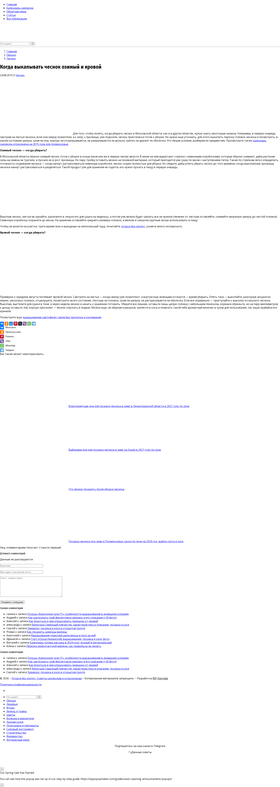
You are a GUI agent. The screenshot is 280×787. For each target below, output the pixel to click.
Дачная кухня (14, 722)
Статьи (11, 15)
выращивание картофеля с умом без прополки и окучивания (62, 317)
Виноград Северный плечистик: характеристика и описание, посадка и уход (80, 624)
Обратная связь (16, 11)
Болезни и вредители (20, 718)
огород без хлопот (133, 226)
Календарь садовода (19, 8)
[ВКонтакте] (2, 324)
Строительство (16, 732)
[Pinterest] (16, 324)
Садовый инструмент (20, 729)
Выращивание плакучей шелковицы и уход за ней (63, 635)
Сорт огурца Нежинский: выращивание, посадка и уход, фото (70, 639)
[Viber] (25, 324)
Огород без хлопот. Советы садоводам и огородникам (47, 678)
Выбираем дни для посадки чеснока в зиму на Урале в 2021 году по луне (115, 450)
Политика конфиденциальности (20, 684)
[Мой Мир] (11, 324)
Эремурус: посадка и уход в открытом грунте (56, 628)
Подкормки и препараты (22, 725)
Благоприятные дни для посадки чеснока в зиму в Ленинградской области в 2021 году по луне (129, 406)
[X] (20, 324)
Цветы (10, 715)
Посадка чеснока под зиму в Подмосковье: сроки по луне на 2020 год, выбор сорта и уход (126, 541)
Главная (11, 4)
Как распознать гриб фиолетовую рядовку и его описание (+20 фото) (72, 617)
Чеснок (20, 75)
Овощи (11, 700)
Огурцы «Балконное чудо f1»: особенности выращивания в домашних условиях (78, 614)
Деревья (12, 704)
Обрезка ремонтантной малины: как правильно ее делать (63, 646)
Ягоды (10, 707)
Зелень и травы (16, 711)
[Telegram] (34, 324)
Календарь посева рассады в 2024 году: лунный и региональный (71, 642)
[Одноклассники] (6, 324)
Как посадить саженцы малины (47, 632)
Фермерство (14, 736)
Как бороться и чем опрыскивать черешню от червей (63, 621)
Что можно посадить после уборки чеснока (96, 489)
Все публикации (16, 18)
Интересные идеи (17, 740)
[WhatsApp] (29, 324)
